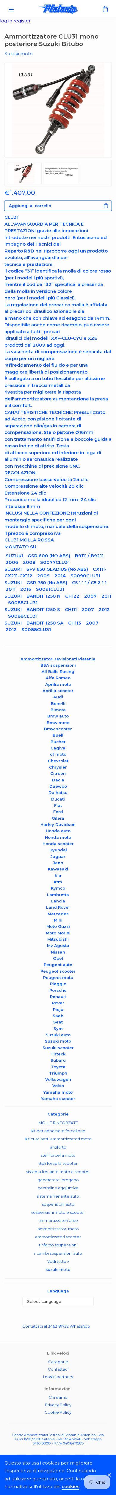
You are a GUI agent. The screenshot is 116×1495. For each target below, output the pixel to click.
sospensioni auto (58, 1204)
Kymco (58, 888)
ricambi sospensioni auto (58, 1253)
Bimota (58, 709)
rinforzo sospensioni (58, 1244)
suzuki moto (58, 1269)
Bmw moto (58, 722)
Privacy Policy (58, 1404)
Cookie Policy (58, 1412)
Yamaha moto (58, 1092)
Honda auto (58, 830)
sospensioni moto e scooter (58, 1212)
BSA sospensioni (58, 665)
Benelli (58, 703)
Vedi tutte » (58, 1261)
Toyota (58, 1066)
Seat (58, 1022)
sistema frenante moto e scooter (58, 1171)
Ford (58, 811)
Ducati (58, 799)
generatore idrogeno (58, 1179)
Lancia (58, 901)
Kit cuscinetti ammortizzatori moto (58, 1138)
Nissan (58, 952)
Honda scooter (58, 843)
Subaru (58, 1060)
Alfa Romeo (58, 677)
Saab (58, 1015)
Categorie (58, 1361)
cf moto (58, 754)
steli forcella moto (58, 1155)
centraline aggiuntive (58, 1187)
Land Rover (58, 907)
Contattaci (58, 1369)
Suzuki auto (58, 1034)
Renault (58, 996)
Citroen (58, 773)
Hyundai (58, 849)
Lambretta (58, 894)
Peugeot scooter (58, 971)
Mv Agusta (58, 945)
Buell (58, 735)
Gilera (58, 818)
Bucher (58, 741)
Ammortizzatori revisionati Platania (58, 659)
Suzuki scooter (58, 1047)
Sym (58, 1028)
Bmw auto (58, 716)
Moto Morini (58, 933)
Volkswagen (58, 1079)
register (22, 21)
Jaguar (58, 856)
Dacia (58, 780)
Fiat (58, 805)
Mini (58, 920)
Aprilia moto (58, 684)
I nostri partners (58, 1376)
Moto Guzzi (58, 926)
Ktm (58, 881)
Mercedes (58, 913)
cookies (70, 1486)
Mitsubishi (58, 939)
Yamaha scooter (58, 1098)
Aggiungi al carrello (30, 205)
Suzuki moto (58, 1041)
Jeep (58, 862)
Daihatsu (58, 792)
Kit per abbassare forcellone (58, 1130)
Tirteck (58, 1054)
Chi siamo (58, 1397)
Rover (58, 1002)
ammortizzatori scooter (58, 1236)
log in (6, 21)
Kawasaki (58, 869)
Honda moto (58, 837)
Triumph (58, 1073)
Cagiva (58, 748)
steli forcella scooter (58, 1163)
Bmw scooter (58, 728)
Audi (58, 696)
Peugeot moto (58, 977)
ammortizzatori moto (58, 1228)
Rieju (58, 1009)
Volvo (58, 1085)
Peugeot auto (58, 964)
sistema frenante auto (58, 1196)
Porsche (58, 990)
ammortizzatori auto (58, 1220)
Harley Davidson (58, 824)
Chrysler (58, 767)
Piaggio (58, 983)
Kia (58, 875)
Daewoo (58, 786)
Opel (58, 958)
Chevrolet (58, 760)
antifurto (58, 1147)
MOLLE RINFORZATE (58, 1122)
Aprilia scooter (58, 690)
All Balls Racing (58, 671)
